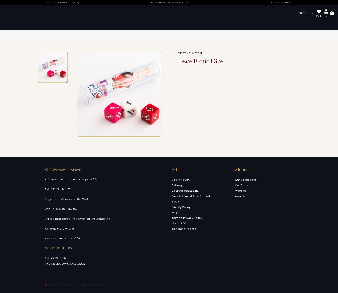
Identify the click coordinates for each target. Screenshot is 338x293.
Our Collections (246, 180)
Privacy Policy (181, 207)
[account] (326, 11)
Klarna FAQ (179, 223)
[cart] (332, 13)
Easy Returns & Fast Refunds (191, 196)
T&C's (176, 201)
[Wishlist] (319, 11)
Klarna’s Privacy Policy (187, 218)
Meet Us (240, 190)
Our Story (241, 185)
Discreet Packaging (185, 190)
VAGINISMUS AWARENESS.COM (65, 264)
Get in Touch (181, 180)
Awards (240, 196)
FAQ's (175, 212)
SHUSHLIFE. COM (55, 258)
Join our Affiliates (184, 229)
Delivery (177, 185)
